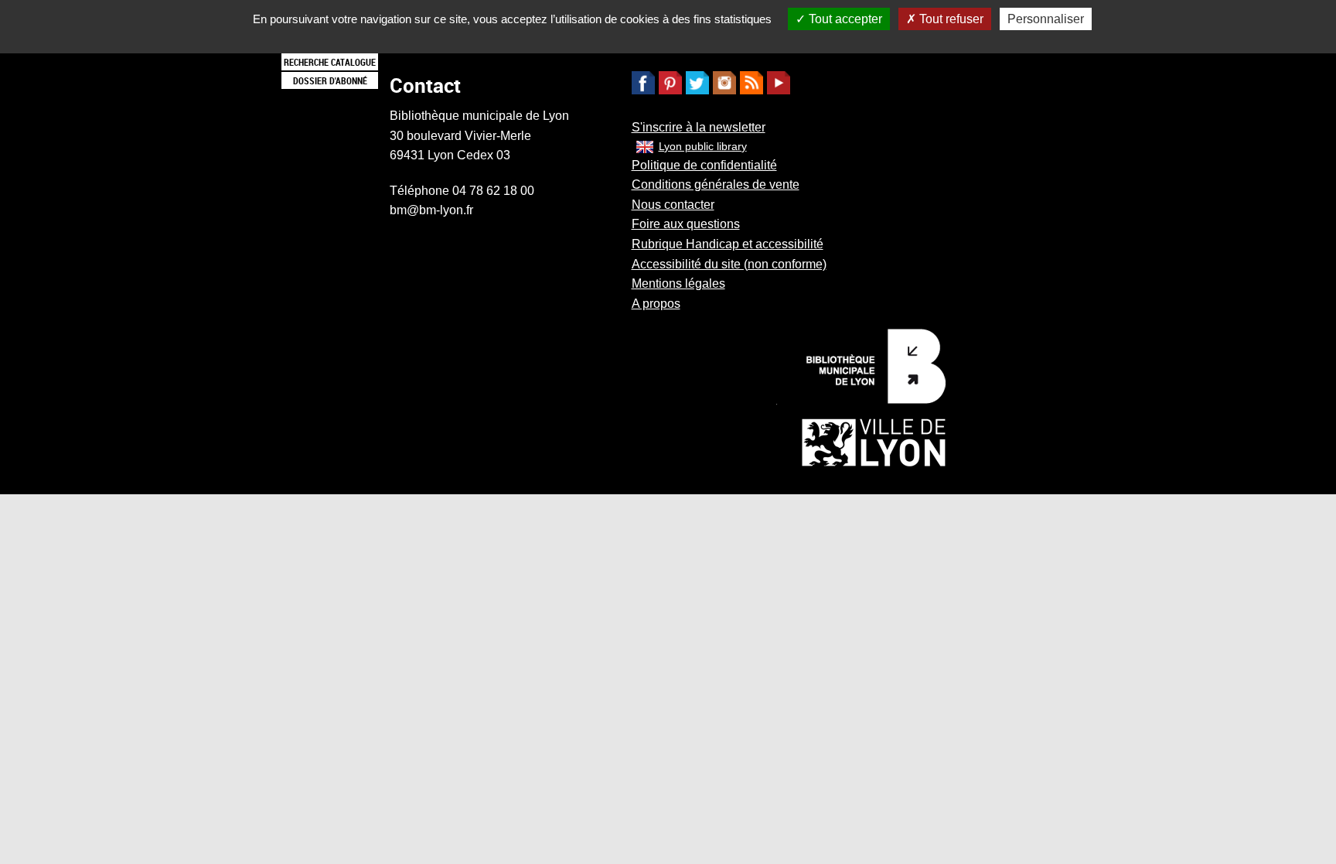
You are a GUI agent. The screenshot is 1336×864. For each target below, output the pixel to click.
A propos (656, 303)
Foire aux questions (686, 224)
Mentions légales (678, 283)
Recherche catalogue (330, 62)
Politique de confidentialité (704, 165)
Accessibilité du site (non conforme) (729, 264)
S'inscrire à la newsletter (698, 127)
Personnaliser (1045, 19)
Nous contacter (673, 204)
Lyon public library (703, 146)
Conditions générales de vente (715, 184)
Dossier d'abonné (330, 80)
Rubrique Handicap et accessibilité (727, 244)
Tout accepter (844, 19)
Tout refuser (949, 19)
